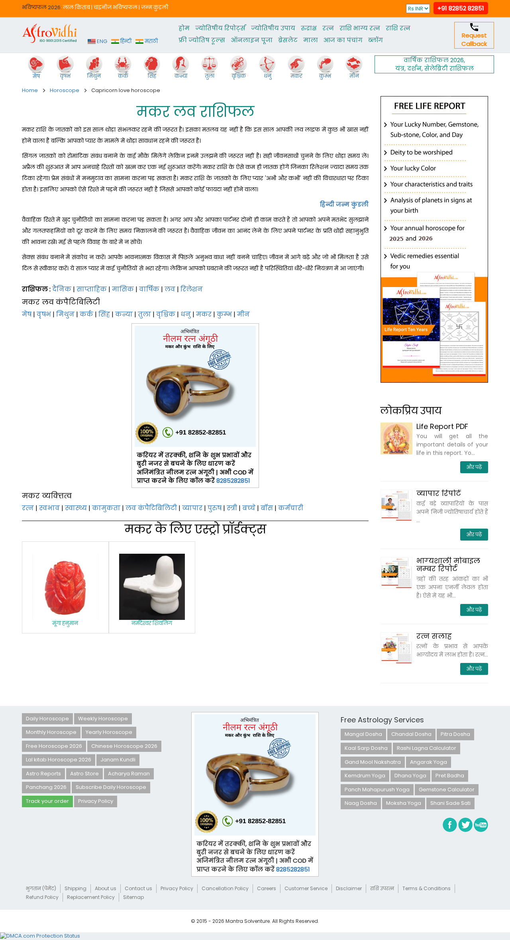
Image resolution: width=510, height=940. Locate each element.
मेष (26, 314)
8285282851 (233, 480)
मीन (243, 314)
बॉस (267, 508)
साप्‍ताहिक (91, 289)
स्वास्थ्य (76, 508)
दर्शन (414, 68)
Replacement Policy (91, 897)
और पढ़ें (474, 467)
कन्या (124, 314)
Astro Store (84, 773)
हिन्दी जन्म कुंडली (344, 204)
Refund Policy (42, 897)
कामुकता (106, 508)
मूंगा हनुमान (65, 623)
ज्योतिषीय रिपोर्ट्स (220, 28)
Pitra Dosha (455, 734)
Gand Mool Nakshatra (373, 762)
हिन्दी (125, 41)
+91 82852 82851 (460, 8)
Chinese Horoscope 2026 (124, 746)
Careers (266, 888)
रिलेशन (191, 289)
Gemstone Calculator (447, 789)
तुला (144, 314)
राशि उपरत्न (382, 888)
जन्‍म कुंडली (154, 7)
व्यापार (192, 508)
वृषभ (44, 314)
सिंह (104, 314)
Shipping (75, 888)
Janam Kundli (117, 759)
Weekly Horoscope (103, 718)
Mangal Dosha (363, 734)
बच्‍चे (248, 508)
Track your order (47, 801)
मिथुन (65, 314)
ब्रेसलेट (288, 40)
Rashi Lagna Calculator (426, 748)
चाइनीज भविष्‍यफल (115, 7)
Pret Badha (449, 775)
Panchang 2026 (46, 787)
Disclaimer (349, 888)
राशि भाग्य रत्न (359, 28)
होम (184, 28)
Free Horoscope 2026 (54, 746)
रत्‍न (328, 28)
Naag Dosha (361, 803)
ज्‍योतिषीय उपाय (273, 28)
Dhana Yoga (410, 775)
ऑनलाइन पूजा (252, 40)
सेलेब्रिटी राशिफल (449, 68)
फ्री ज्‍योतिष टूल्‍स (201, 40)
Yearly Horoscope (109, 732)
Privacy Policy (95, 801)
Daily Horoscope (47, 718)
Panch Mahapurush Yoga (377, 789)
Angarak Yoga (428, 762)
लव (170, 289)
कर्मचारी (290, 508)
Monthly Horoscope (51, 732)
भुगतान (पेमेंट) (41, 888)
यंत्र (399, 68)
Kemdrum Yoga (365, 775)
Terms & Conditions (426, 888)
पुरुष (215, 508)
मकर (204, 314)
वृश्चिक (165, 314)
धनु (185, 314)
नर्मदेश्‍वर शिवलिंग (151, 623)
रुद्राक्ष (309, 28)
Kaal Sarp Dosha (366, 748)
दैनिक (61, 289)
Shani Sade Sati (450, 803)
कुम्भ (224, 314)
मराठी (150, 41)
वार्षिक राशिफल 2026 (434, 60)
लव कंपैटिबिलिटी (151, 508)
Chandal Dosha (411, 734)
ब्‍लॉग (375, 40)
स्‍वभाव (49, 508)
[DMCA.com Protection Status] (40, 936)
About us (105, 888)
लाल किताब (76, 7)
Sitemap (133, 897)
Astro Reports (43, 773)
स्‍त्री (232, 508)
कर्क (86, 314)
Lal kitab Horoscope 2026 (58, 759)
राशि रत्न (398, 28)
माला (310, 40)
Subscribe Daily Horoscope (111, 787)
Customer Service (306, 888)
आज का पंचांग (343, 40)
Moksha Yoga (403, 803)
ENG (101, 41)
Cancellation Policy (225, 888)
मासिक (123, 289)
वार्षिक (149, 289)
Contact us (138, 888)
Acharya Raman (129, 773)
